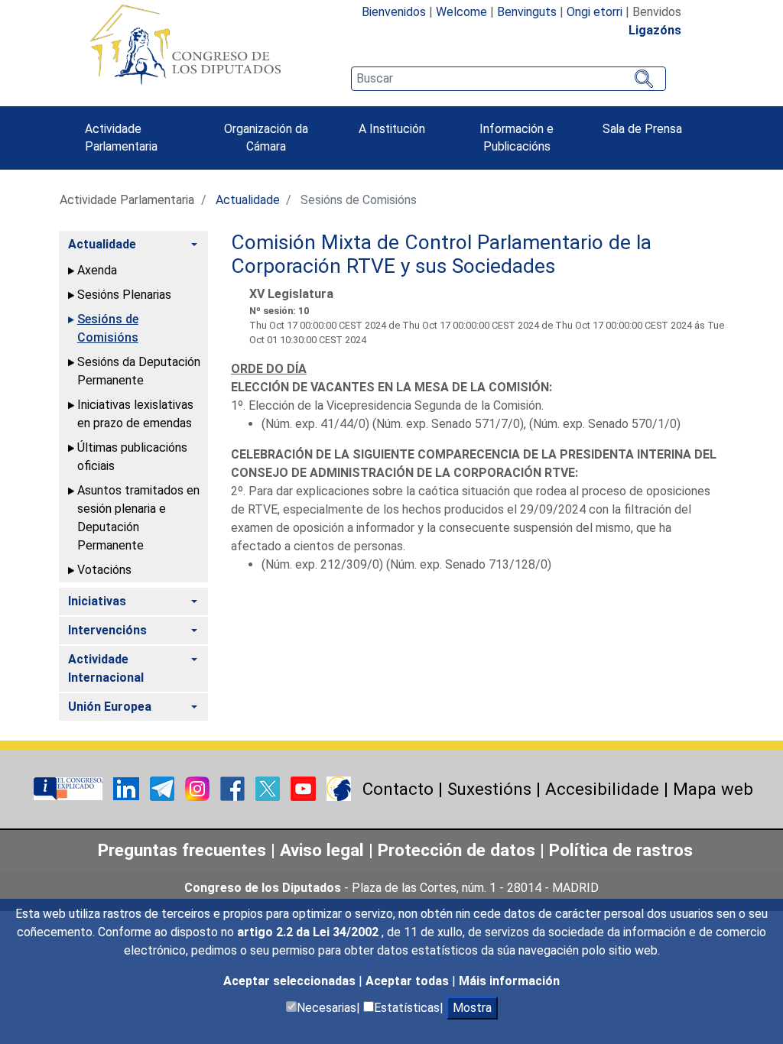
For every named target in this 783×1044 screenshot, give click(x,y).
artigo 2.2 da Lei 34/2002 (309, 932)
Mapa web (713, 789)
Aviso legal (322, 850)
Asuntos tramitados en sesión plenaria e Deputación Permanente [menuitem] (138, 518)
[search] (508, 78)
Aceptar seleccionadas (291, 981)
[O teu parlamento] (69, 787)
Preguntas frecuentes (182, 850)
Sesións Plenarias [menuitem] (124, 294)
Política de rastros (621, 850)
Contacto (398, 789)
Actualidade (248, 200)
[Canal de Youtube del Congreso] (305, 787)
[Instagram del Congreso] (198, 787)
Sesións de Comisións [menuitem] (107, 328)
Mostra (472, 1007)
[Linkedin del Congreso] (127, 787)
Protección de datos (456, 850)
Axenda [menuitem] (97, 270)
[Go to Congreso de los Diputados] (185, 44)
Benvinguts (527, 12)
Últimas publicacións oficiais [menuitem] (132, 456)
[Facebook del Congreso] (234, 787)
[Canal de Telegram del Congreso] (163, 787)
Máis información (509, 981)
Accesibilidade (602, 789)
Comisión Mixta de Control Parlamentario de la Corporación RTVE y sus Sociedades (441, 254)
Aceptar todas (409, 981)
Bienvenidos (394, 12)
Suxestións (489, 789)
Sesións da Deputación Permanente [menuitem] (138, 371)
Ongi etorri (594, 12)
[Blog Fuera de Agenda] (339, 787)
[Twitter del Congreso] (269, 787)
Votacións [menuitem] (104, 570)
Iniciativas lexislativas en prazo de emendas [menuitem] (135, 413)
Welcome (461, 12)
